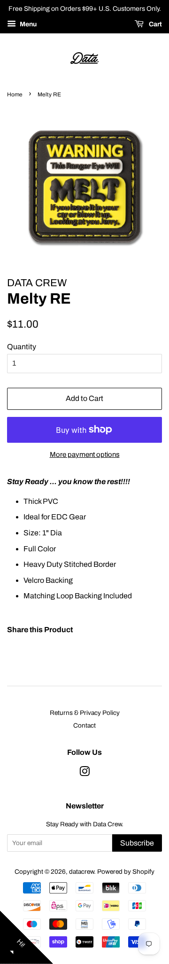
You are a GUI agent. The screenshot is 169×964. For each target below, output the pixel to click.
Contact (84, 725)
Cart (154, 24)
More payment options (85, 454)
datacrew (81, 871)
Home (15, 94)
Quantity (21, 347)
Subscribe (137, 843)
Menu (27, 24)
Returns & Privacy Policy (85, 712)
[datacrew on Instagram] (84, 773)
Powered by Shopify (125, 871)
